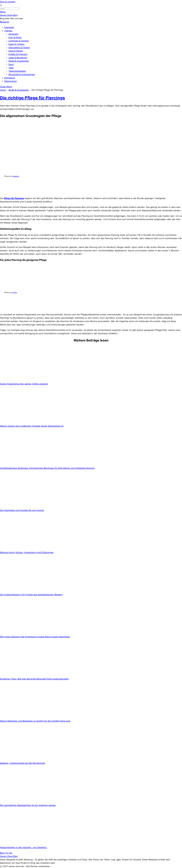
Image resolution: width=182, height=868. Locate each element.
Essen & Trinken (16, 44)
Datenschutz (10, 81)
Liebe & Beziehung (17, 57)
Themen (8, 30)
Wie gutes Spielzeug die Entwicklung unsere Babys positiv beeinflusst (35, 636)
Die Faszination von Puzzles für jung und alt (22, 510)
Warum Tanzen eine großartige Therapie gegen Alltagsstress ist (31, 426)
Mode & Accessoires (18, 61)
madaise (15, 176)
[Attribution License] (20, 309)
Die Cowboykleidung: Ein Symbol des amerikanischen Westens (31, 594)
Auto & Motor (15, 37)
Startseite (9, 27)
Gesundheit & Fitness (19, 47)
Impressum (9, 78)
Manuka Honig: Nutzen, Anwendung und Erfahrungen (27, 552)
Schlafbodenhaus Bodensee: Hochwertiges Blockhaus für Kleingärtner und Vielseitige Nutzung (47, 468)
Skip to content (7, 1)
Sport (11, 64)
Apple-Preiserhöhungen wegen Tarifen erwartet (24, 384)
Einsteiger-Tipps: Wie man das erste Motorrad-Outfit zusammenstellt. (34, 679)
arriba (14, 292)
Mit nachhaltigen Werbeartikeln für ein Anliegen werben (28, 805)
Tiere (11, 67)
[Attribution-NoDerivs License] (20, 193)
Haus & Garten (15, 51)
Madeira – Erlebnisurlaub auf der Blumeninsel (22, 763)
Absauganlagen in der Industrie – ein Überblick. (23, 847)
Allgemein (13, 34)
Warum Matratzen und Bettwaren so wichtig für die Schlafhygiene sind (35, 721)
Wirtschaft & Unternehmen (21, 74)
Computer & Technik (18, 41)
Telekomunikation (17, 71)
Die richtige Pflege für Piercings (32, 97)
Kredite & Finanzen (17, 54)
